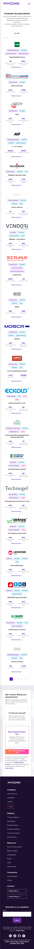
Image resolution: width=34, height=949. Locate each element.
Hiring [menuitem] (11, 806)
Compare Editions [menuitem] (13, 817)
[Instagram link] (19, 936)
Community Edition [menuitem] (13, 833)
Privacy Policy (20, 930)
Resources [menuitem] (11, 843)
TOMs (22, 943)
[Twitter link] (14, 936)
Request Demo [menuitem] (13, 891)
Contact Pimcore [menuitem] (14, 896)
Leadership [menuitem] (11, 798)
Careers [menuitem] (9, 801)
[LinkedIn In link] (23, 936)
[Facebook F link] (10, 936)
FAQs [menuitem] (9, 862)
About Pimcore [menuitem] (12, 794)
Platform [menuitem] (11, 813)
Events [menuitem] (9, 859)
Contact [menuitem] (10, 886)
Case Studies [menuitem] (11, 866)
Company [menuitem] (11, 790)
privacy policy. (9, 768)
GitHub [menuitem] (9, 880)
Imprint (7, 942)
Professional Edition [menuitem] (13, 829)
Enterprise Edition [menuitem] (12, 825)
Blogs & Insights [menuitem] (12, 851)
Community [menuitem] (12, 872)
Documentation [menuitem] (12, 876)
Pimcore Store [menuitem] (12, 837)
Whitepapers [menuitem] (11, 855)
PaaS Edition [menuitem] (11, 821)
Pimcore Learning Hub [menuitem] (14, 847)
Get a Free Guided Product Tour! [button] (17, 751)
